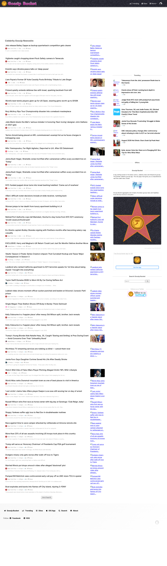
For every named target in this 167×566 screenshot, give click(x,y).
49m (20, 188)
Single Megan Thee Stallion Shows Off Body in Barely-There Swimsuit (36, 304)
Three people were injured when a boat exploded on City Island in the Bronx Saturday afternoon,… (34, 492)
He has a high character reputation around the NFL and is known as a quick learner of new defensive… (35, 238)
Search (64, 511)
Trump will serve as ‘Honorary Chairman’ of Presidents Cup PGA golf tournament (40, 444)
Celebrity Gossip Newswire (19, 40)
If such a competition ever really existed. (17, 51)
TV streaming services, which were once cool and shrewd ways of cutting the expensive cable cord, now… (36, 354)
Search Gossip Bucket (137, 276)
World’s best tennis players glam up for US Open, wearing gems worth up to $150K (41, 101)
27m (20, 93)
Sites (145, 4)
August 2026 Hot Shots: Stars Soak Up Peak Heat (140, 140)
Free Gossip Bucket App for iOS (123, 253)
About (75, 511)
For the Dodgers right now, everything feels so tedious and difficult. (25, 460)
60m (20, 223)
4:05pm (21, 479)
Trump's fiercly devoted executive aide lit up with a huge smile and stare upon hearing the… (32, 343)
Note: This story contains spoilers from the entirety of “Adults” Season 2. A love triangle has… (33, 262)
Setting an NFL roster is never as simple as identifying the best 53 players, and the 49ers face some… (35, 201)
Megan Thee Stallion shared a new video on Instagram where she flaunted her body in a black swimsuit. (35, 309)
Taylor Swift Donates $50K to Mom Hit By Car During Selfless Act (34, 280)
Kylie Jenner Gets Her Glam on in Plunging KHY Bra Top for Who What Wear (141, 151)
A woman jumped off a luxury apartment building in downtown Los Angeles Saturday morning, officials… (35, 212)
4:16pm (21, 436)
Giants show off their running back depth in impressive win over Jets (138, 91)
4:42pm (21, 352)
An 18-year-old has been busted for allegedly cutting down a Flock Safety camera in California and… (34, 63)
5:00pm (19, 246)
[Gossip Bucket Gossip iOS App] (137, 263)
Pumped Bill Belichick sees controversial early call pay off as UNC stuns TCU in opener (43, 476)
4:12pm (21, 458)
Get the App (137, 267)
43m (17, 151)
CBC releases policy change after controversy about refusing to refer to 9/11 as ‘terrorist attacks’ (140, 132)
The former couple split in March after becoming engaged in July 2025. (26, 320)
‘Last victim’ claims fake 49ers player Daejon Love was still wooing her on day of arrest (43, 391)
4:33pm (21, 405)
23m (13, 82)
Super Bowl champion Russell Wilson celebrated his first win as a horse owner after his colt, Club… (34, 407)
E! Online (10, 283)
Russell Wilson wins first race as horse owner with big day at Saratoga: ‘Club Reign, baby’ (44, 402)
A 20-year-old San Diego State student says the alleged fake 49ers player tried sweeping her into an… (35, 375)
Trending (135, 4)
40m (20, 141)
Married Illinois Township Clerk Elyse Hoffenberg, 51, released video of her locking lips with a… (33, 471)
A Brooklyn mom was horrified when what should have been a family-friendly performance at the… (34, 190)
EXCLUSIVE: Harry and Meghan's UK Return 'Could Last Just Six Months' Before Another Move (46, 243)
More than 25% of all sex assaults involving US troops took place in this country (40, 433)
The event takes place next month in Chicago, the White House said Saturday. (28, 449)
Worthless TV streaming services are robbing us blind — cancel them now (37, 349)
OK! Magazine (12, 307)
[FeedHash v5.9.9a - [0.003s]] (157, 522)
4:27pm (21, 415)
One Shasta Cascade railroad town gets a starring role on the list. (24, 386)
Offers (137, 163)
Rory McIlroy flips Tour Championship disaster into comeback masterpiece (38, 111)
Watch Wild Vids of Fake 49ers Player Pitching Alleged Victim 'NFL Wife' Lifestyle (41, 370)
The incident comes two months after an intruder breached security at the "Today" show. (31, 167)
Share (29, 48)
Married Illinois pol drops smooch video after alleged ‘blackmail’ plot (35, 465)
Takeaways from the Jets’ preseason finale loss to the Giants (140, 81)
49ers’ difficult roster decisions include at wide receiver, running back (36, 196)
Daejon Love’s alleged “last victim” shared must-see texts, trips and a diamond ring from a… (32, 396)
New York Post (12, 48)
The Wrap (10, 151)
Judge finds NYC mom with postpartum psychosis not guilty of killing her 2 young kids (140, 101)
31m (20, 114)
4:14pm (21, 447)
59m (20, 209)
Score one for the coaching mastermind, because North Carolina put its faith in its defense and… (33, 481)
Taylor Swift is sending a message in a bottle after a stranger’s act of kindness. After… (31, 285)
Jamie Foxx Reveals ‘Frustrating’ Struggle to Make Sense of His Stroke (140, 122)
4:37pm (21, 383)
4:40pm (14, 373)
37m (20, 128)
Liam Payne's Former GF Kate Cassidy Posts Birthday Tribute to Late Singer (38, 79)
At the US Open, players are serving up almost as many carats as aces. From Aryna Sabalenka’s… (34, 106)
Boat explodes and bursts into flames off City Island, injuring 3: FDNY (35, 487)
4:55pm (21, 273)
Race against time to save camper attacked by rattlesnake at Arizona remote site (40, 423)
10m (20, 48)
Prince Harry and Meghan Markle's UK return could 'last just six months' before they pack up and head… (35, 248)
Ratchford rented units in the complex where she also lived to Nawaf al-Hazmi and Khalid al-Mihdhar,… (35, 275)
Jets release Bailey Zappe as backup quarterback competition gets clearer (38, 45)
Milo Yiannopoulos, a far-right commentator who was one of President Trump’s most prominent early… (35, 153)
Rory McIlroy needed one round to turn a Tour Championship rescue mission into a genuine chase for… (35, 117)
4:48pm (17, 283)
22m (20, 72)
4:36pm (21, 394)
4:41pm (17, 362)
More (153, 4)
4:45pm (21, 317)
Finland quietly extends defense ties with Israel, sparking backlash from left (38, 90)
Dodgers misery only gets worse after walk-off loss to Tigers (32, 455)
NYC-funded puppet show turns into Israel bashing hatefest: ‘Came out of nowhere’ (42, 185)
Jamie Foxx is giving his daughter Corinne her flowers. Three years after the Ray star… (31, 365)
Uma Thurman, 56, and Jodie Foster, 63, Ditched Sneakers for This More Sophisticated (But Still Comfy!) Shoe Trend (140, 111)
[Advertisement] (83, 22)
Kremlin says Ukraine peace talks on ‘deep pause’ (27, 69)
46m (20, 164)
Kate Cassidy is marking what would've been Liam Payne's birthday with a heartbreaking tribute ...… (34, 85)
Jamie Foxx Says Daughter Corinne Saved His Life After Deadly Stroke (36, 359)
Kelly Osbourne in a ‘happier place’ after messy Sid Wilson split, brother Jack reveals (42, 314)
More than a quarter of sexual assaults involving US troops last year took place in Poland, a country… (35, 439)
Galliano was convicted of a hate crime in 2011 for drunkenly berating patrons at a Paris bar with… (34, 130)
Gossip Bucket (137, 170)
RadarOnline (11, 246)
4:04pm (21, 490)
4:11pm (21, 468)
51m (20, 199)
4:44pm (19, 341)
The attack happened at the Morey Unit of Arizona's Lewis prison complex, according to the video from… (36, 299)
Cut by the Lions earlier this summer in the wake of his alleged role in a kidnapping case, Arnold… (34, 143)
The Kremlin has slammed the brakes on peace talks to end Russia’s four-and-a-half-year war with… (34, 74)
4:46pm (21, 296)
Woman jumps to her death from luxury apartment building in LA (33, 206)
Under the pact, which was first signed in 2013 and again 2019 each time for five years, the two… (34, 95)
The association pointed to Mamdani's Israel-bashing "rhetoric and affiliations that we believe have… (34, 225)
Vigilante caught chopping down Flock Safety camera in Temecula (34, 58)
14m (20, 61)
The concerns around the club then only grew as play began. (23, 418)
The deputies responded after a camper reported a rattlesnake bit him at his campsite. (30, 428)
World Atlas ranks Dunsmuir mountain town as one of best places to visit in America (42, 380)
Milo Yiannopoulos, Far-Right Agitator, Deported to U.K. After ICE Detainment (39, 148)
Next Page (46, 497)
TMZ (9, 82)
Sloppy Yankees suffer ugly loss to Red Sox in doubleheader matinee (35, 412)
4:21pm (21, 426)
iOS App (51, 511)
